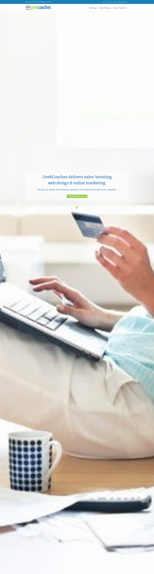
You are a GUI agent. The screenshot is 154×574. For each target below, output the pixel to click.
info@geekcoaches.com (46, 2)
